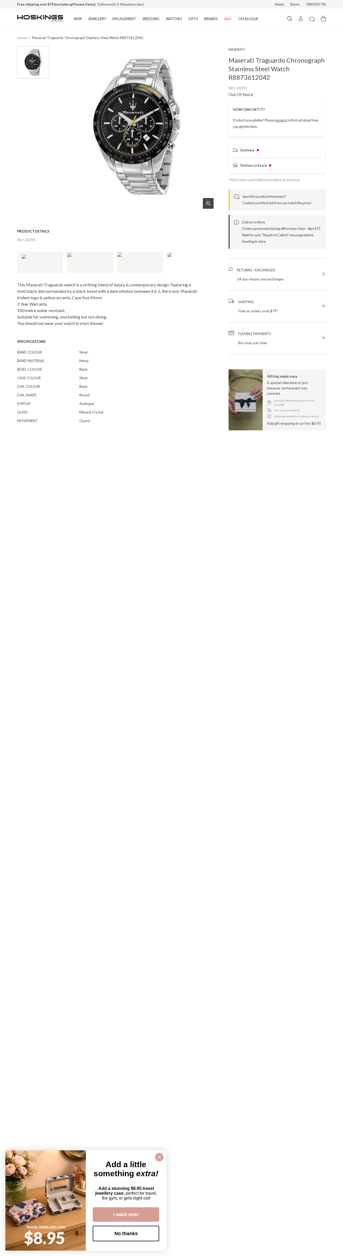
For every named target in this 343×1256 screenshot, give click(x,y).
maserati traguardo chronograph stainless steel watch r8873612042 (87, 38)
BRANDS (211, 19)
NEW (78, 19)
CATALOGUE (248, 19)
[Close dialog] (159, 1157)
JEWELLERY (97, 19)
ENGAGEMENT (124, 19)
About (279, 4)
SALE (228, 19)
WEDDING (151, 19)
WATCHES (174, 19)
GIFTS (193, 19)
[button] (277, 274)
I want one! (126, 1214)
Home (22, 38)
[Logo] (40, 18)
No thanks (126, 1233)
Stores (295, 4)
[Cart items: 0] (323, 18)
